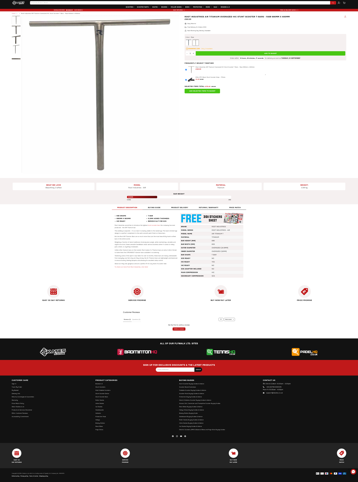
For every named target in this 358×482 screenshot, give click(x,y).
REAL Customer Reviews (20, 413)
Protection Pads (100, 416)
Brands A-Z (99, 384)
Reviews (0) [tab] (127, 319)
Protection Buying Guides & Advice (190, 397)
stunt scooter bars (154, 225)
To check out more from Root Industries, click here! (131, 267)
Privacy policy (24, 476)
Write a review (179, 329)
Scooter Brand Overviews (187, 387)
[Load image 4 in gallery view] (16, 49)
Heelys (97, 420)
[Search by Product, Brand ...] (333, 2)
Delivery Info (16, 393)
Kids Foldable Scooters (102, 390)
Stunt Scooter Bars (101, 397)
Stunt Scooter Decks (102, 393)
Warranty (15, 400)
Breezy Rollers (100, 423)
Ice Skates (98, 407)
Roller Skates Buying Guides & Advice (191, 420)
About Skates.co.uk (18, 407)
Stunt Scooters (100, 387)
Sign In (14, 384)
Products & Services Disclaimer (22, 410)
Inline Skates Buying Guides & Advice (191, 423)
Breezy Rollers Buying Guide (188, 413)
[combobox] (183, 2)
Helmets (98, 413)
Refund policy (15, 476)
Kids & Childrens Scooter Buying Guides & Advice (195, 400)
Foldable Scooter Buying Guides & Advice (192, 390)
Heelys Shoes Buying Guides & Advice (191, 410)
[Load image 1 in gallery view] (16, 20)
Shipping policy (43, 476)
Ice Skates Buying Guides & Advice (190, 426)
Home (13, 13)
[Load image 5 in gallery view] (16, 58)
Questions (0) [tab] (136, 319)
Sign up (198, 369)
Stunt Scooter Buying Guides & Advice (191, 384)
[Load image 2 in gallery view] (16, 29)
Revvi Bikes (99, 426)
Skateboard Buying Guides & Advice (190, 416)
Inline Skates (99, 403)
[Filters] (221, 319)
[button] (344, 3)
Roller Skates (99, 400)
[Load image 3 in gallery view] (16, 39)
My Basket (15, 390)
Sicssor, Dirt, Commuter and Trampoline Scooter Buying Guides (199, 403)
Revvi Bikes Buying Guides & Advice (190, 407)
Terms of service (33, 476)
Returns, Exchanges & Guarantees (23, 397)
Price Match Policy (18, 403)
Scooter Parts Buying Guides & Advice (191, 393)
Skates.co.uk (25, 473)
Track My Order (17, 387)
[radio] (189, 43)
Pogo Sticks (99, 429)
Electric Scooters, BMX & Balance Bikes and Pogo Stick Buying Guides (202, 429)
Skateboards (99, 410)
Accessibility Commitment (20, 416)
